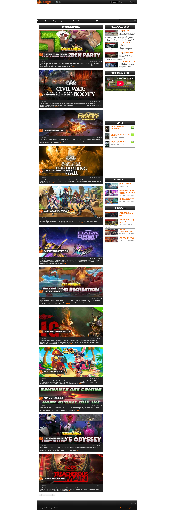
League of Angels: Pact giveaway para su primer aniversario (127, 192)
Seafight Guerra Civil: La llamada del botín (58, 94)
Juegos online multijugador (127, 2)
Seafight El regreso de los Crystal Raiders (58, 170)
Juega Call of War (124, 30)
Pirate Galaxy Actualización (53, 398)
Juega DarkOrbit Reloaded (127, 62)
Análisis (73, 21)
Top (135, 503)
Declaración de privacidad (127, 508)
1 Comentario (120, 137)
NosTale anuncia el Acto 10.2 (53, 372)
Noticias (40, 21)
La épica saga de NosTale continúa (55, 211)
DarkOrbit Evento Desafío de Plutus (56, 251)
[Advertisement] (120, 106)
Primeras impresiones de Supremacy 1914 (118, 127)
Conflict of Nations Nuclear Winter (125, 184)
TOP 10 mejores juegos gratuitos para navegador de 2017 (127, 221)
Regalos (107, 21)
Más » (73, 66)
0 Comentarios (121, 130)
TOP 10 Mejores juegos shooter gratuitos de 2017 (127, 230)
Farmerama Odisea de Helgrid (53, 438)
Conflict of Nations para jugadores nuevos (126, 198)
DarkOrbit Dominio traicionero (54, 478)
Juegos (48, 21)
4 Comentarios (130, 240)
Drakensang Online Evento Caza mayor (57, 331)
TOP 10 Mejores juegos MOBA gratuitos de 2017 (126, 237)
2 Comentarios (121, 144)
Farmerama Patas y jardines (53, 291)
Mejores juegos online (61, 21)
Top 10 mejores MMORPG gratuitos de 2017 (126, 213)
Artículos (81, 21)
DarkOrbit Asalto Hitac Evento (54, 130)
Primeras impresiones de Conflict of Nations (118, 142)
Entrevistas (90, 21)
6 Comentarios (130, 217)
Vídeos (99, 21)
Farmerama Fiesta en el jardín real (55, 54)
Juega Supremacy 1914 (126, 52)
